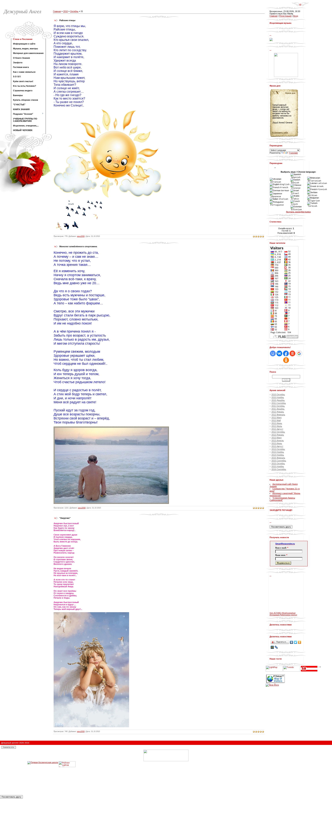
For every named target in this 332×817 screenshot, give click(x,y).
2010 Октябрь (278, 394)
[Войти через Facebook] (286, 353)
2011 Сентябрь (278, 403)
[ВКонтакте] (292, 642)
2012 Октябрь (278, 432)
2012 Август (277, 429)
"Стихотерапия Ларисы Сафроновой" (282, 499)
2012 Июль (276, 426)
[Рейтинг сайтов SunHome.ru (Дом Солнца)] (67, 794)
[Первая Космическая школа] (42, 794)
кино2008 (81, 236)
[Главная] (300, 3)
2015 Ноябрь (277, 466)
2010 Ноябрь (277, 397)
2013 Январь (277, 435)
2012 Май (276, 420)
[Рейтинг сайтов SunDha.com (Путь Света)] (309, 667)
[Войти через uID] (273, 353)
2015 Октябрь (278, 463)
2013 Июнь (276, 443)
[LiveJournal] (276, 647)
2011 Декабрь (278, 409)
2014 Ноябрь (277, 455)
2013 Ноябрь (277, 452)
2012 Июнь (276, 423)
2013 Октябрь (278, 449)
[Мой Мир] (272, 647)
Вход (295, 16)
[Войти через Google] (299, 353)
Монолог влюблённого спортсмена (78, 246)
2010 (65, 11)
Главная (57, 11)
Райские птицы (67, 20)
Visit (283, 614)
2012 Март (276, 417)
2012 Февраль (278, 414)
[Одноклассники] (300, 642)
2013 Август (277, 446)
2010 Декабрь (278, 400)
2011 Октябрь (278, 406)
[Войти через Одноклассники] (286, 360)
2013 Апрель (277, 440)
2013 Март (276, 438)
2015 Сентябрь (278, 461)
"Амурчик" (65, 518)
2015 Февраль (278, 458)
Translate (293, 153)
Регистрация (285, 16)
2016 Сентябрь (278, 469)
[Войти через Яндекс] (292, 353)
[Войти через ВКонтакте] (279, 353)
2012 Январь (277, 412)
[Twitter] (296, 642)
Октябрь (74, 11)
